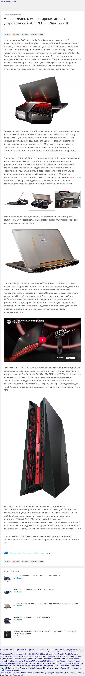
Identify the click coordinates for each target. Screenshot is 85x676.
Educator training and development (28, 658)
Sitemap (23, 672)
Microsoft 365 (41, 661)
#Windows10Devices (15, 553)
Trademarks (74, 672)
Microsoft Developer (41, 663)
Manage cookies (53, 672)
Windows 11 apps (41, 652)
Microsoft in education (8, 656)
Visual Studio (64, 665)
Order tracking (23, 654)
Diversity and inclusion (51, 668)
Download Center (66, 652)
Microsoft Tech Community (14, 665)
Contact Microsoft (33, 672)
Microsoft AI (4, 661)
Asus (24, 553)
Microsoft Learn (56, 663)
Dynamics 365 (29, 661)
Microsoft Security (17, 661)
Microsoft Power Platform (56, 661)
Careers (72, 665)
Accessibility (65, 668)
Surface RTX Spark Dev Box (47, 649)
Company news (14, 668)
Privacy (44, 672)
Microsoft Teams (73, 661)
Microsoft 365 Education (67, 656)
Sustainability (76, 668)
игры (42, 553)
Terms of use (64, 672)
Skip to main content (8, 1)
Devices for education (26, 656)
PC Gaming (36, 553)
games (29, 553)
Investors (39, 668)
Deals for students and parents (54, 658)
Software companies (51, 665)
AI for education (73, 658)
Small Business (23, 663)
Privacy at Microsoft (27, 668)
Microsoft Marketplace (33, 665)
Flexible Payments (71, 654)
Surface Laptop (15, 649)
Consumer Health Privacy (9, 672)
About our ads (18, 675)
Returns (14, 654)
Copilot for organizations (68, 649)
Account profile (54, 652)
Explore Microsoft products (23, 652)
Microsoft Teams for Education (46, 656)
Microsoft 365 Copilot (8, 663)
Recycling (8, 675)
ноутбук (48, 553)
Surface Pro (4, 649)
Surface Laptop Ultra (29, 649)
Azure (31, 663)
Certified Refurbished (37, 654)
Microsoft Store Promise (55, 654)
